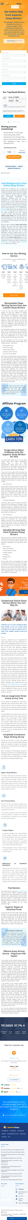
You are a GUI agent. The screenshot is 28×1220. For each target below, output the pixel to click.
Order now (15, 7)
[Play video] (14, 175)
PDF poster (24, 242)
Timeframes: (4, 64)
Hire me (20, 116)
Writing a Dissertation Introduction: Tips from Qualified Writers (11, 1176)
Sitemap (11, 1215)
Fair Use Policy (4, 1215)
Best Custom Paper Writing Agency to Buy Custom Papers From (12, 1170)
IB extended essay (6, 242)
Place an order (14, 295)
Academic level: (5, 69)
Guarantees (13, 1131)
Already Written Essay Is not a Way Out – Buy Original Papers (11, 1161)
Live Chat (21, 1196)
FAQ (9, 1137)
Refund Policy (23, 1214)
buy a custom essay (21, 891)
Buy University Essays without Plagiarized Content (12, 1149)
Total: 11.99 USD (5, 81)
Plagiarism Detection (12, 1134)
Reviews (8, 116)
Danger (4, 1134)
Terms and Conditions (6, 1214)
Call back (21, 1189)
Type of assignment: (6, 58)
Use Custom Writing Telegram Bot (15, 1115)
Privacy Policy (15, 1214)
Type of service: (5, 52)
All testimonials (14, 1079)
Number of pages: (6, 75)
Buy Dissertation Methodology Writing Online (11, 1179)
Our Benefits (5, 1131)
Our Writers (21, 1131)
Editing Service (4, 1164)
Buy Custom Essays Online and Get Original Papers (12, 1152)
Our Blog (4, 1137)
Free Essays (23, 1134)
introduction (6, 211)
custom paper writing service (15, 684)
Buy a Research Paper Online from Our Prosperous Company (12, 1155)
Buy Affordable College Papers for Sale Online (11, 1158)
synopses (3, 209)
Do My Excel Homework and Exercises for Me (11, 1173)
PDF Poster (12, 1058)
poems (17, 207)
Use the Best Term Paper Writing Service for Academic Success (11, 1167)
